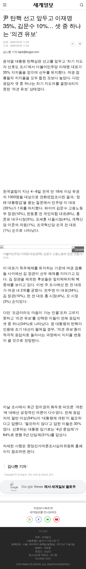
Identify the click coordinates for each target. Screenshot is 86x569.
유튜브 (57, 519)
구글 (30, 519)
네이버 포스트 (48, 519)
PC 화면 (43, 531)
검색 (81, 5)
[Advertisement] (43, 140)
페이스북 (39, 519)
